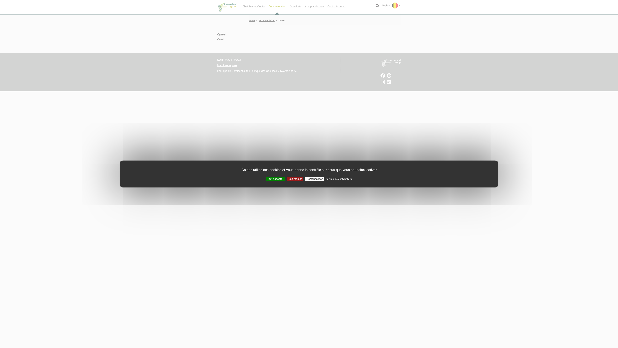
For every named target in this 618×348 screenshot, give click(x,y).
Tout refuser (295, 178)
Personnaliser (315, 178)
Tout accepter (275, 178)
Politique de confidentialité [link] (339, 179)
